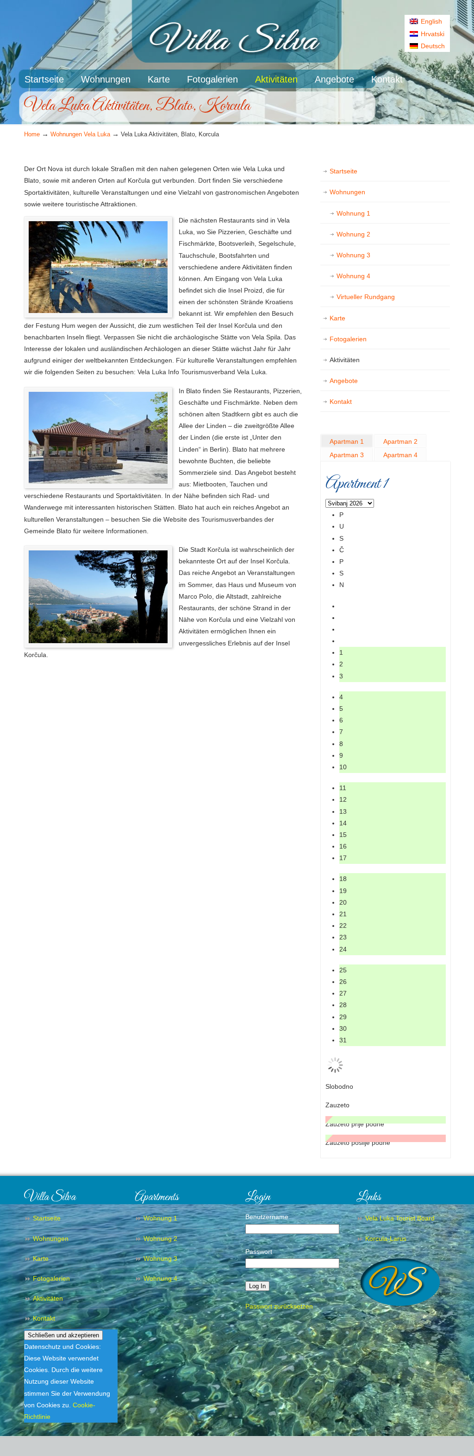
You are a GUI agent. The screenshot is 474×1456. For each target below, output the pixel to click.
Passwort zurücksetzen (279, 1306)
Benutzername (266, 1216)
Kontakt (341, 401)
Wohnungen (347, 192)
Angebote (344, 380)
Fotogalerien (348, 339)
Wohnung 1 (353, 213)
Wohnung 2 (353, 234)
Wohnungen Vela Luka (80, 134)
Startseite (343, 171)
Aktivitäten (345, 360)
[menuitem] (427, 21)
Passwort (258, 1251)
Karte (337, 318)
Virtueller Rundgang (366, 296)
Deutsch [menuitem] (433, 46)
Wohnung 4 (353, 276)
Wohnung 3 (353, 255)
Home (32, 134)
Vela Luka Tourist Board (400, 1218)
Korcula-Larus (385, 1238)
